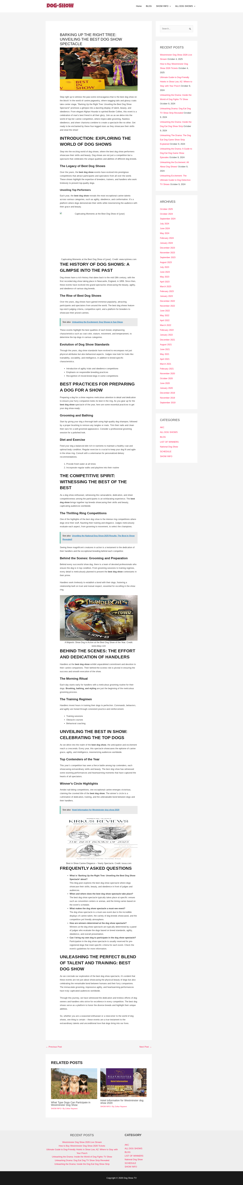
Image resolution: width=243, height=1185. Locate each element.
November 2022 (167, 306)
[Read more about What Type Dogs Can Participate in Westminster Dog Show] (74, 1083)
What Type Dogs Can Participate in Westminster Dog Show (70, 1103)
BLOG (149, 6)
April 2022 (164, 320)
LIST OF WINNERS (169, 442)
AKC (162, 427)
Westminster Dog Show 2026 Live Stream (82, 1142)
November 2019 (167, 398)
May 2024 (164, 233)
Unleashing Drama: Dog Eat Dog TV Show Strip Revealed (82, 1160)
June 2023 (165, 272)
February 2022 (167, 330)
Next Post (145, 1047)
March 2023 (165, 286)
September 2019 (167, 402)
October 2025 (166, 209)
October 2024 (166, 214)
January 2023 (166, 296)
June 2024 (165, 228)
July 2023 (164, 267)
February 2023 (167, 291)
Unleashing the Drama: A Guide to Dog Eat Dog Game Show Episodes (176, 153)
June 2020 (165, 383)
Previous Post (54, 1047)
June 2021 (165, 349)
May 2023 (164, 277)
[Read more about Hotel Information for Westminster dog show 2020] (123, 1082)
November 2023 (167, 252)
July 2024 (164, 223)
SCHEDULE (165, 451)
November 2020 (167, 373)
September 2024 (167, 219)
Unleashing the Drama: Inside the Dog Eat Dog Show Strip (81, 1164)
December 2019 (167, 393)
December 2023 (167, 248)
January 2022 (166, 335)
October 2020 (166, 378)
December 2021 (167, 340)
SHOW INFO (162, 6)
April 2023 (164, 282)
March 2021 (165, 364)
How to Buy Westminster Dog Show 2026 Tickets (82, 1146)
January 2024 (166, 243)
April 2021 (164, 359)
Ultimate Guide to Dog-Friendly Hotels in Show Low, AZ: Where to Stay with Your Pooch (176, 81)
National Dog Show (169, 447)
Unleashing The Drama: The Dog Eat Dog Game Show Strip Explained (175, 139)
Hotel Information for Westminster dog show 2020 (121, 1101)
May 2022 (164, 315)
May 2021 (164, 354)
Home (139, 6)
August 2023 (166, 262)
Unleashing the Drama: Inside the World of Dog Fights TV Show (82, 1157)
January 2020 (166, 388)
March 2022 (165, 325)
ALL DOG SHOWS (184, 6)
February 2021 (167, 369)
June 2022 (165, 310)
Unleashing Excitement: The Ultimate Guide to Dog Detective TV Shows (175, 180)
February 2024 (167, 238)
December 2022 (167, 301)
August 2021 (166, 344)
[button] (169, 6)
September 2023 (167, 257)
